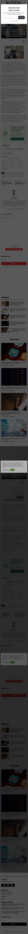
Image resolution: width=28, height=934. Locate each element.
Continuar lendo (14, 21)
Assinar (21, 17)
